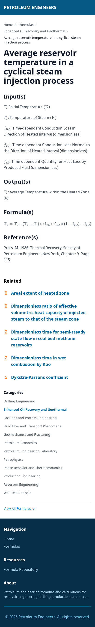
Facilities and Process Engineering (30, 418)
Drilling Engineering (19, 401)
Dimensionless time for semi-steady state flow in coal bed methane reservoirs (48, 338)
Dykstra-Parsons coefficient (39, 377)
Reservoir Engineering (21, 484)
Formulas (26, 24)
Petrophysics (13, 459)
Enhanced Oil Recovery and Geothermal (34, 31)
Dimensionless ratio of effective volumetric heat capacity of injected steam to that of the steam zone (48, 312)
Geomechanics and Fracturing (27, 434)
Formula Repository (21, 569)
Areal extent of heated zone (40, 293)
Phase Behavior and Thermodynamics (33, 468)
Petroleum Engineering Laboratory (30, 451)
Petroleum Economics (20, 443)
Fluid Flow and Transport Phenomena (32, 426)
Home (8, 24)
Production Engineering (22, 476)
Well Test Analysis (17, 493)
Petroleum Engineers (30, 7)
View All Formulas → (19, 508)
